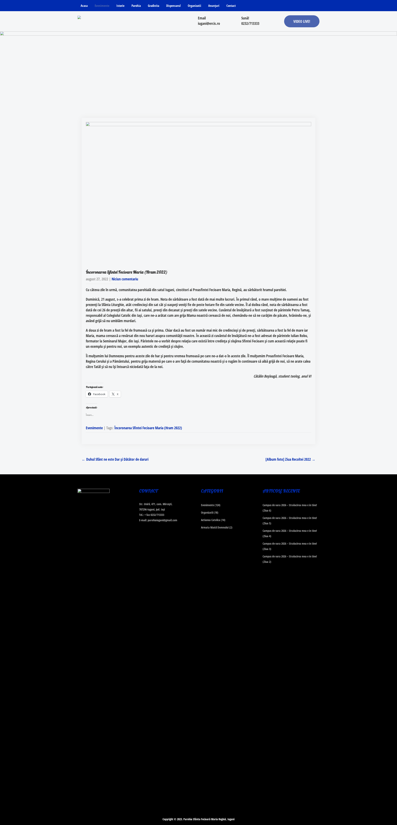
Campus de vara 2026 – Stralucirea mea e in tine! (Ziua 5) (290, 520)
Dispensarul (173, 6)
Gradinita (153, 6)
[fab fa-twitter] (307, 6)
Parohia (136, 6)
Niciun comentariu (125, 278)
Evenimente (102, 6)
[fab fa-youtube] (315, 6)
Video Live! (301, 21)
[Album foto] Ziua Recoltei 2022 (290, 459)
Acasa (84, 6)
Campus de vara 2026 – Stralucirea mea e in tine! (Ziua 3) (290, 546)
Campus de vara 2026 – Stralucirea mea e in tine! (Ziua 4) (290, 533)
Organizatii (194, 6)
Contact (231, 6)
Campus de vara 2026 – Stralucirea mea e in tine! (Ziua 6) (290, 507)
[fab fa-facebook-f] (299, 6)
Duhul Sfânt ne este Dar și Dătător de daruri (115, 459)
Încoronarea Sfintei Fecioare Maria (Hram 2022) (148, 427)
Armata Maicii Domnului (214, 527)
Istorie (120, 6)
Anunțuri (213, 6)
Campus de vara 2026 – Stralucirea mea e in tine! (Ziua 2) (290, 559)
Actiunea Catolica (210, 520)
